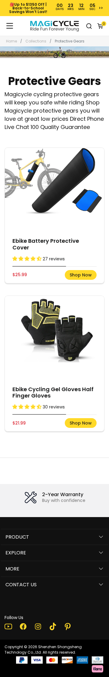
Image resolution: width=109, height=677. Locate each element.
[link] (54, 26)
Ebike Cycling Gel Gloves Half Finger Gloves (53, 392)
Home (11, 41)
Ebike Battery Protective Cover (45, 244)
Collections (35, 41)
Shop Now (81, 275)
